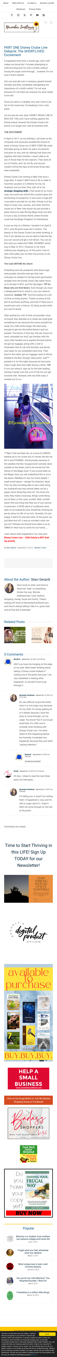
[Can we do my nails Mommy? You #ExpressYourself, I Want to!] (10, 1278)
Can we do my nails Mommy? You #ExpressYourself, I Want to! (33, 1279)
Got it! (47, 1334)
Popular (28, 1228)
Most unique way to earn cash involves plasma (33, 1265)
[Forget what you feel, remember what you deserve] (10, 1250)
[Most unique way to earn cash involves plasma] (10, 1264)
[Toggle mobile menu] (51, 22)
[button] (6, 635)
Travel (43, 548)
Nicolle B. (17, 659)
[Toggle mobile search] (45, 22)
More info (34, 1355)
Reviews (37, 548)
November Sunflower (27, 695)
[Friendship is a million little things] (10, 1292)
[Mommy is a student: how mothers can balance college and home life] (10, 1237)
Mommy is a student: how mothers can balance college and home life (33, 1237)
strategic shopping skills (16, 191)
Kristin (16, 771)
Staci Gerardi (11, 548)
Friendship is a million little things (33, 1292)
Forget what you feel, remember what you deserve (33, 1251)
